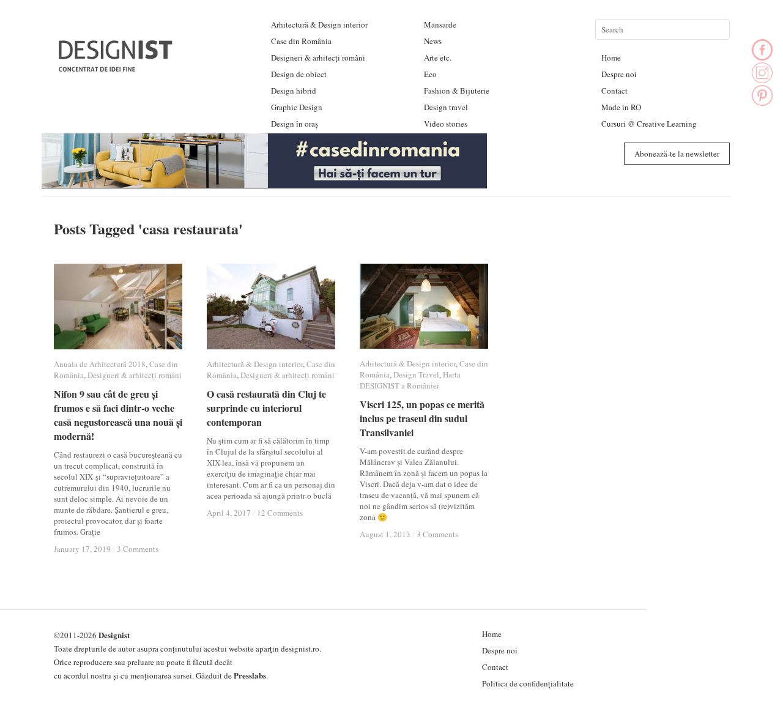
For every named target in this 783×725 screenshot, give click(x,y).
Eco (430, 74)
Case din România (301, 40)
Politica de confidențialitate (528, 683)
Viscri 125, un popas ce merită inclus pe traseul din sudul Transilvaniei (422, 418)
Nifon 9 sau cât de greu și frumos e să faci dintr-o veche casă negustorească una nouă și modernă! (118, 415)
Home (611, 57)
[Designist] (116, 67)
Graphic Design (296, 107)
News (433, 40)
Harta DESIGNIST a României (410, 380)
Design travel (446, 107)
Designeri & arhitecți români (318, 57)
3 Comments (137, 548)
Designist (114, 635)
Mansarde (440, 24)
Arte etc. (437, 57)
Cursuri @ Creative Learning (649, 123)
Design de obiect (299, 74)
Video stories (445, 123)
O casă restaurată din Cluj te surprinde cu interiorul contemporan (266, 408)
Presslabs (250, 675)
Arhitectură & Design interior (319, 24)
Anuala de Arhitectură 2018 (100, 364)
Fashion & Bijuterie (456, 90)
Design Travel (416, 374)
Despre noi (619, 74)
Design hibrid (293, 90)
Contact (614, 90)
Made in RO (621, 107)
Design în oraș (294, 123)
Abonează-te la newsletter (676, 153)
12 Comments (280, 512)
